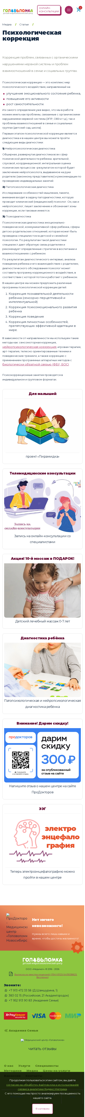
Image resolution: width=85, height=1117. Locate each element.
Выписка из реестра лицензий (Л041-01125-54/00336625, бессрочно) (45, 976)
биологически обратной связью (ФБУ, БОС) (35, 364)
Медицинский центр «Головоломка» (44, 1040)
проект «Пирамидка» (43, 456)
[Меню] (69, 10)
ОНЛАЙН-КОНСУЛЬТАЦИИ (49, 9)
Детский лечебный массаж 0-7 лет (42, 621)
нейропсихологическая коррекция (29, 347)
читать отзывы (42, 1048)
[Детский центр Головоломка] (18, 9)
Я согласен (42, 1108)
